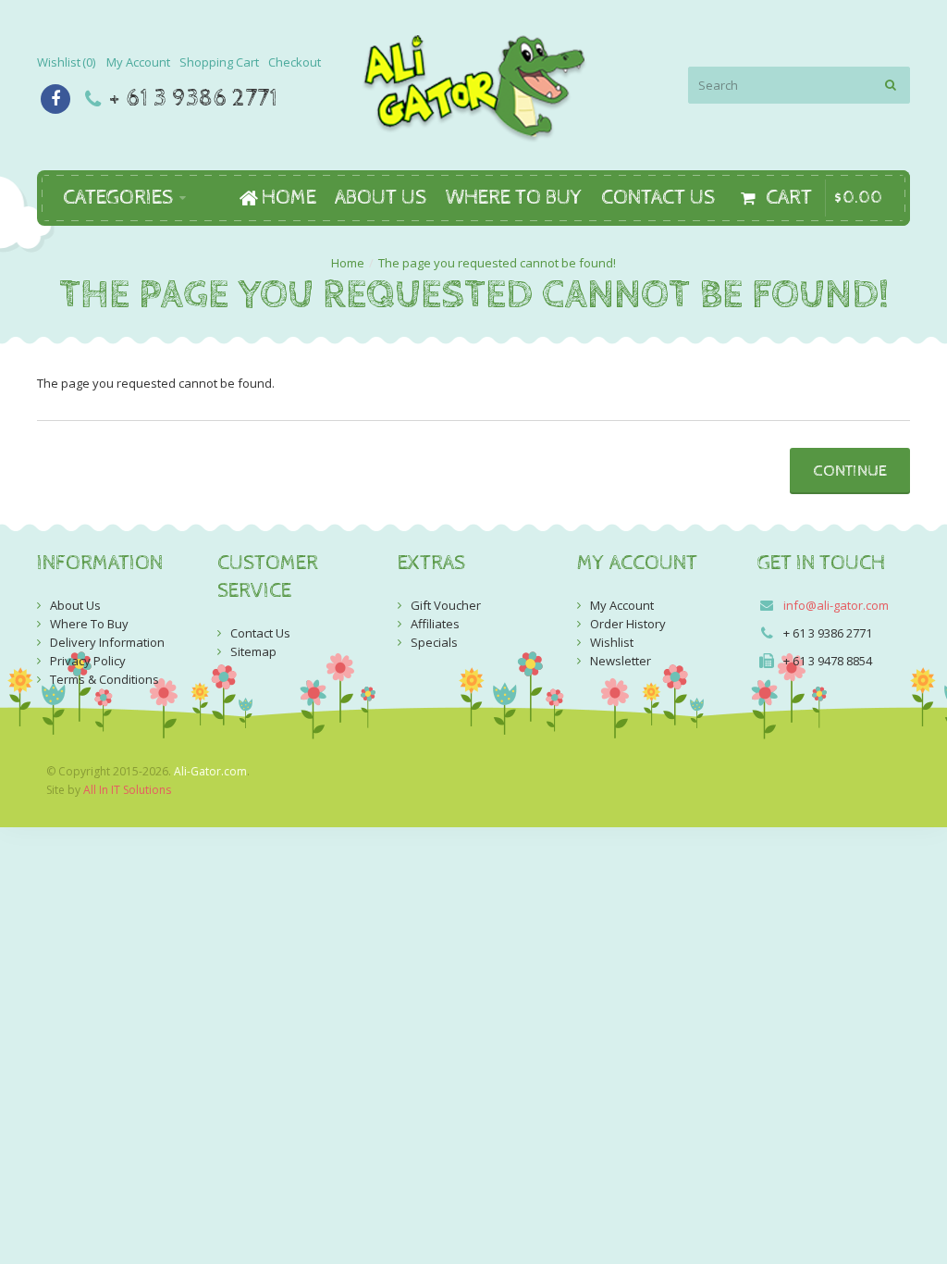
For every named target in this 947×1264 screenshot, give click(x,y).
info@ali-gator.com (836, 605)
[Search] (891, 85)
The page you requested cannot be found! (497, 262)
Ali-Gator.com (210, 771)
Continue (850, 471)
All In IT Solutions (127, 790)
